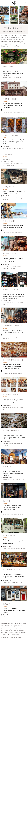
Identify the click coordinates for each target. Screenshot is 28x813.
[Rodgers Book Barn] (14, 125)
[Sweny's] (14, 593)
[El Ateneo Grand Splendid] (14, 349)
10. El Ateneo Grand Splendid (13, 360)
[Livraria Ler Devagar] (14, 420)
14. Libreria (6, 501)
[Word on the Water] (14, 279)
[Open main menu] (1, 2)
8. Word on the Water (10, 289)
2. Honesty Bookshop (10, 99)
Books (5, 69)
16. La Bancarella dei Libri (12, 569)
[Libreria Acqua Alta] (14, 243)
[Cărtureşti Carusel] (14, 384)
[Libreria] (14, 490)
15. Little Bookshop (9, 535)
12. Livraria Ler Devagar (11, 430)
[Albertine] (14, 456)
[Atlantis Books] (14, 210)
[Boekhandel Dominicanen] (14, 315)
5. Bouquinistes (8, 187)
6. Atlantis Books (9, 221)
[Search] (26, 2)
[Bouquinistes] (14, 176)
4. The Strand (7, 154)
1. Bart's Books (8, 66)
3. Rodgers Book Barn (10, 135)
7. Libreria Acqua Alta (10, 253)
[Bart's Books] (14, 56)
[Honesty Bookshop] (14, 88)
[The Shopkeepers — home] (14, 3)
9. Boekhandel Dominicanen (12, 326)
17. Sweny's (6, 604)
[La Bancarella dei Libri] (14, 559)
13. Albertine (7, 466)
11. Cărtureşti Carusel (10, 394)
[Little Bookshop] (14, 525)
